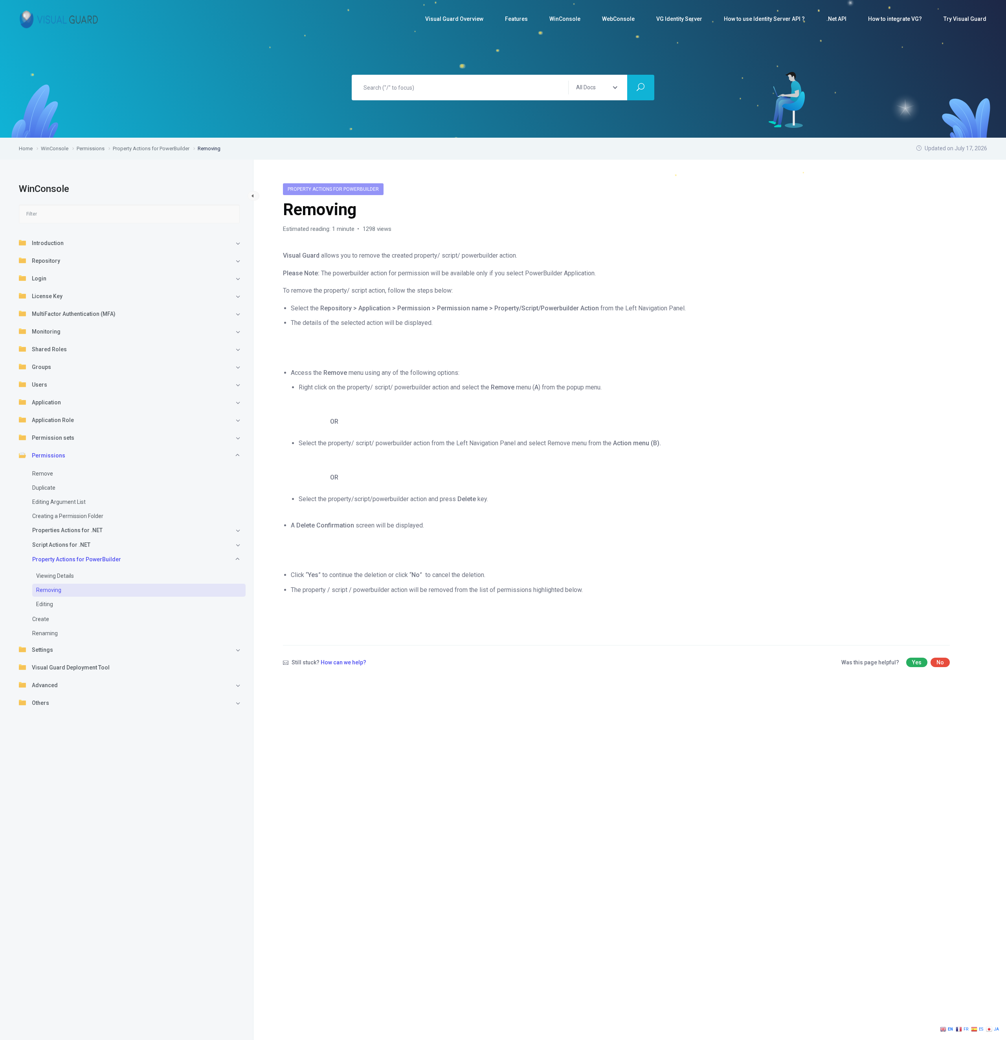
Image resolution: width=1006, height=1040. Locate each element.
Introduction (48, 243)
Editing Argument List (59, 502)
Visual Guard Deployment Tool (71, 667)
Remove (42, 473)
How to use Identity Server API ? (764, 19)
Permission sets (53, 438)
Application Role (53, 420)
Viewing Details (55, 576)
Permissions (48, 455)
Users (39, 385)
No (940, 662)
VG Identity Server (679, 19)
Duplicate (43, 488)
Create (40, 619)
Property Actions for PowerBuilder (76, 559)
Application (46, 402)
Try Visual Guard (965, 19)
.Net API (836, 19)
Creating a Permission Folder (67, 516)
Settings (42, 650)
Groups (41, 367)
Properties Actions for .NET (67, 530)
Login (39, 278)
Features (516, 19)
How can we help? (343, 662)
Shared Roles (49, 349)
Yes (917, 662)
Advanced (45, 685)
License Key (47, 296)
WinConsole (564, 19)
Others (40, 703)
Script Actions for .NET (61, 545)
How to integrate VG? (895, 19)
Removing (48, 590)
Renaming (45, 633)
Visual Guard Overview (454, 19)
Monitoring (46, 331)
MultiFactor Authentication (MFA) (74, 314)
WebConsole (618, 19)
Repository (46, 261)
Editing (44, 604)
